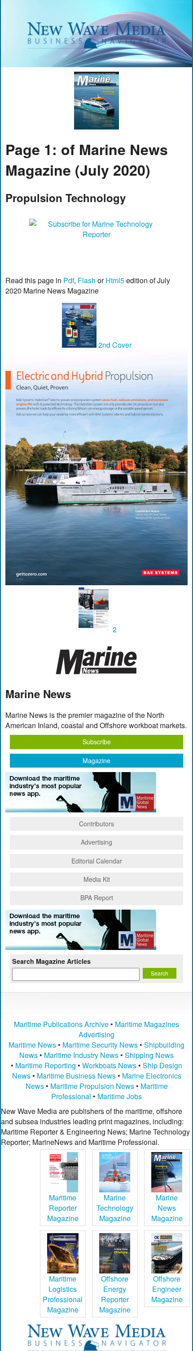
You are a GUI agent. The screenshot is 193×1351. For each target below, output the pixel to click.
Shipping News (149, 1055)
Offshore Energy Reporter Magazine (115, 1294)
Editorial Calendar (96, 860)
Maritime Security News (100, 1045)
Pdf (68, 280)
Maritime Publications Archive (61, 1024)
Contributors (96, 823)
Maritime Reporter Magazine (63, 1207)
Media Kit (96, 879)
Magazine (96, 760)
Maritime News (32, 1045)
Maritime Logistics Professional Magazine (63, 1294)
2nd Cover (114, 345)
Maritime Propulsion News (92, 1086)
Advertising (96, 841)
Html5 (114, 280)
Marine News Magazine (167, 1207)
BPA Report (96, 897)
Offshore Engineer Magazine (167, 1288)
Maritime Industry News (81, 1055)
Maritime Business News (77, 1075)
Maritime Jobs (119, 1096)
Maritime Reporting (45, 1065)
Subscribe (97, 741)
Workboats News (109, 1065)
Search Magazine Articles (51, 961)
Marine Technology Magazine (114, 1207)
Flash (87, 280)
